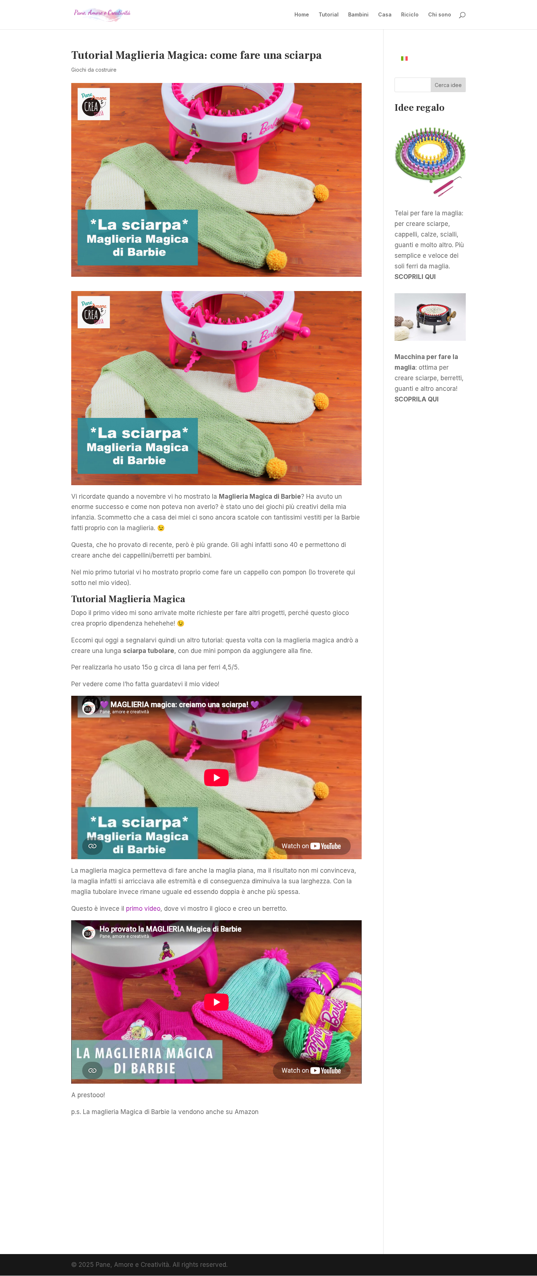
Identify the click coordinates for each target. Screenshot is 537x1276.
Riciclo (410, 15)
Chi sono (439, 15)
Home (301, 15)
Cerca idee (448, 85)
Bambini (358, 15)
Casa (385, 15)
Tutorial (329, 15)
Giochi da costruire (94, 70)
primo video (143, 908)
